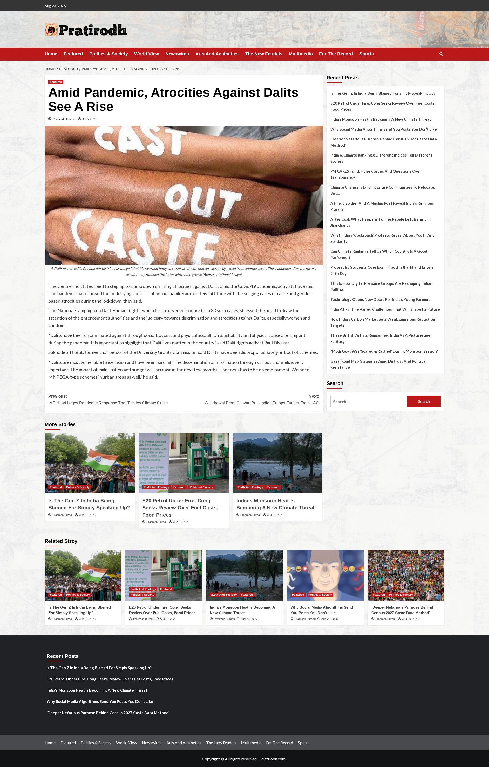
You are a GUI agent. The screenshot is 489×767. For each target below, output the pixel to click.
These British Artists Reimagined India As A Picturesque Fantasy (380, 338)
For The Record (336, 53)
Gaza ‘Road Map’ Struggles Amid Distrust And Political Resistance (378, 364)
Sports (366, 53)
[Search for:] (369, 401)
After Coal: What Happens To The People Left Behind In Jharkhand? (380, 222)
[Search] (441, 54)
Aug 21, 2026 (87, 514)
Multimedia (301, 53)
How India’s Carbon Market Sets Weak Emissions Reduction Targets (382, 322)
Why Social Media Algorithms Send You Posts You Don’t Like (383, 129)
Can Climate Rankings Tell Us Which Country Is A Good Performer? (378, 254)
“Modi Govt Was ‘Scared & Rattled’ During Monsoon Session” (384, 351)
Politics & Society (108, 53)
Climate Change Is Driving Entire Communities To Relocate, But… (382, 190)
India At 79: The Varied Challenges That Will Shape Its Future (385, 309)
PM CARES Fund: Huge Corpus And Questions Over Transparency (375, 174)
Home (51, 53)
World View (146, 53)
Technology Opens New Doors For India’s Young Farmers (380, 299)
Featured (73, 53)
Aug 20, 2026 (329, 618)
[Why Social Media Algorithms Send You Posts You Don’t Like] (325, 575)
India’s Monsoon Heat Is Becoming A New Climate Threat (380, 119)
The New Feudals (263, 53)
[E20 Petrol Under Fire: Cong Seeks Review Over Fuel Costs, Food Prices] (184, 463)
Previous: (108, 399)
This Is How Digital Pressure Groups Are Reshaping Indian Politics (381, 286)
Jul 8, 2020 (90, 119)
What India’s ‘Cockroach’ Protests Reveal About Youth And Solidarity (382, 238)
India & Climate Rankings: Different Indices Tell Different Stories (381, 158)
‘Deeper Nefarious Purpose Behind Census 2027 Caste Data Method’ (383, 142)
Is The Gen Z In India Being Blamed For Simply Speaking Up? (382, 93)
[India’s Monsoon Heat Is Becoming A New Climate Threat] (278, 463)
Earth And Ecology (156, 487)
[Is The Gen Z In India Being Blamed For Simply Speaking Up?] (90, 463)
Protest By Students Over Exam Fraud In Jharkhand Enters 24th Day (382, 270)
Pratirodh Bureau (64, 119)
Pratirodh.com (273, 758)
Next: (262, 399)
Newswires (177, 53)
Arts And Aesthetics (217, 53)
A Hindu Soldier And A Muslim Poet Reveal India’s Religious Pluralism (382, 206)
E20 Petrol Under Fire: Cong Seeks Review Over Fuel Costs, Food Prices (180, 508)
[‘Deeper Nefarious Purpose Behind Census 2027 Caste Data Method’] (406, 575)
